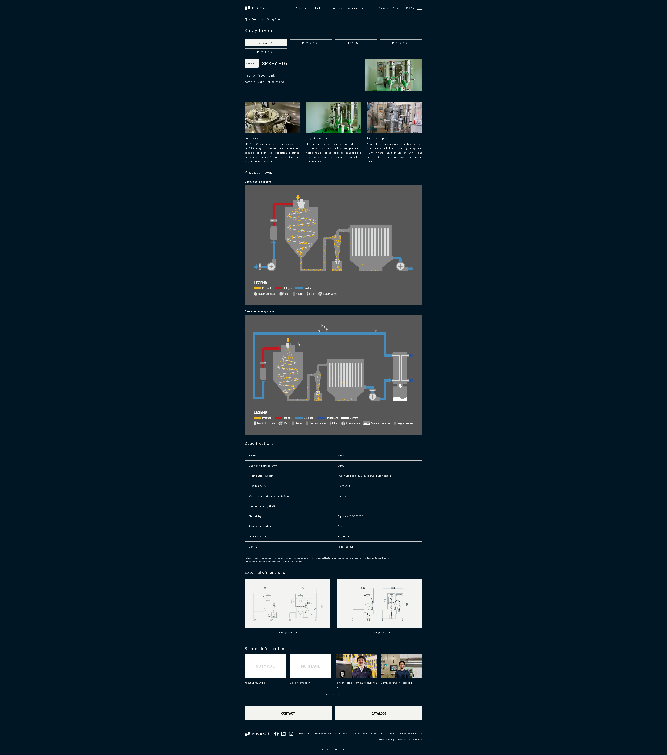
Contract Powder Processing (396, 682)
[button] (241, 666)
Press (390, 733)
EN (412, 7)
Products (300, 7)
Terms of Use (403, 739)
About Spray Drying (255, 682)
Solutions (337, 7)
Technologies (318, 7)
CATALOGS (378, 713)
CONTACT (288, 713)
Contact (397, 8)
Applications (355, 7)
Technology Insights (410, 733)
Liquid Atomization (300, 682)
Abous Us (383, 8)
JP (406, 7)
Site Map (417, 739)
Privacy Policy (387, 739)
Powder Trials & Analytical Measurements (356, 684)
